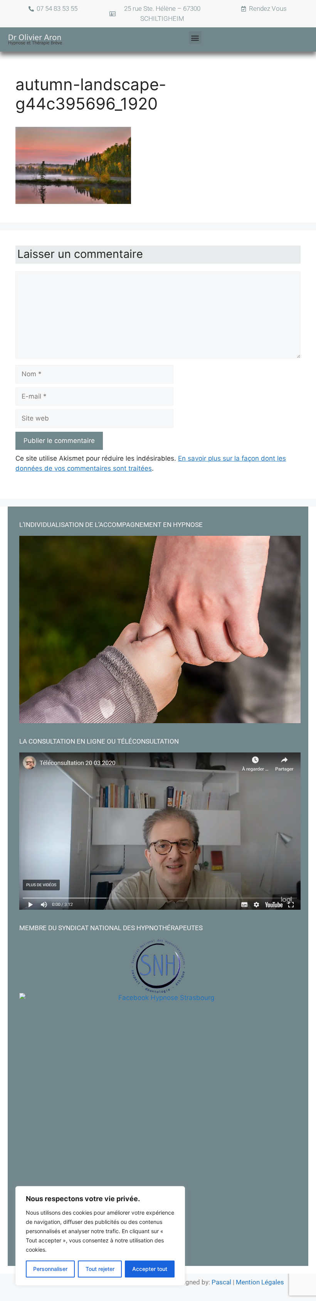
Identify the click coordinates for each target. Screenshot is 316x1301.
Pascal (222, 1282)
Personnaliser (50, 1269)
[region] (100, 1236)
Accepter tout (149, 1269)
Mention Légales (260, 1282)
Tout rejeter (100, 1269)
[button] (195, 37)
